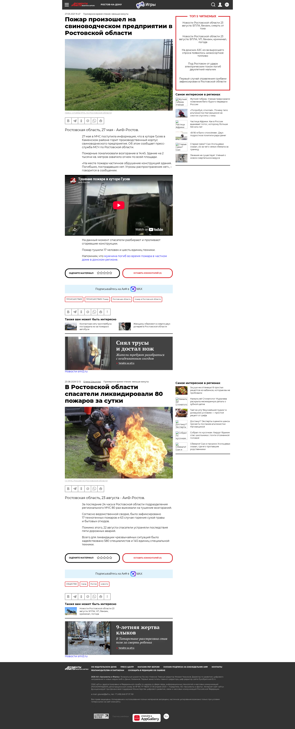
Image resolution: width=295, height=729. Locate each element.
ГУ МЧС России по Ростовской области (86, 480)
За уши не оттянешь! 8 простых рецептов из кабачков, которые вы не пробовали (210, 390)
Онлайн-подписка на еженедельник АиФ (185, 667)
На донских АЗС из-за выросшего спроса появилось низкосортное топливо (203, 53)
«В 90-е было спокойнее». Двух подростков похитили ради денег (208, 134)
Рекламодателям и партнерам (107, 670)
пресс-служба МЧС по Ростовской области (88, 112)
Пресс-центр (127, 667)
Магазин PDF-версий (148, 667)
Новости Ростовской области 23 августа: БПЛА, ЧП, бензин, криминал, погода (203, 39)
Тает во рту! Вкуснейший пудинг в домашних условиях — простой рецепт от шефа (208, 413)
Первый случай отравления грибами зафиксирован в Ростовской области (203, 80)
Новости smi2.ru (76, 371)
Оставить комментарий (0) (148, 273)
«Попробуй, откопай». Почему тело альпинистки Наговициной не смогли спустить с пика (209, 113)
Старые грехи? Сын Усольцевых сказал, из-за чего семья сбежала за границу (209, 147)
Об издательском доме (104, 667)
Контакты (217, 667)
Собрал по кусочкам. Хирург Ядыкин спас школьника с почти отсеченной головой (210, 435)
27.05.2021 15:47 (72, 14)
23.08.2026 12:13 (73, 381)
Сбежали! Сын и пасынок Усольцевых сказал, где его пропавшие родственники (210, 446)
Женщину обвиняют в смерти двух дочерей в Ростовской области (152, 325)
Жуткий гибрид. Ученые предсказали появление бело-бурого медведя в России (210, 102)
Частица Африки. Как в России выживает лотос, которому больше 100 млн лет (209, 124)
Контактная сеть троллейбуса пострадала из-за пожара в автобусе (95, 327)
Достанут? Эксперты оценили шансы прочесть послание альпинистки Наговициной (210, 424)
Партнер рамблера (121, 716)
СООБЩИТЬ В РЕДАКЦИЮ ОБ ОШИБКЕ (146, 670)
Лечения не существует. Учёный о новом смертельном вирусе (208, 156)
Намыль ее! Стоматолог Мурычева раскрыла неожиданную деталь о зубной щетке (208, 401)
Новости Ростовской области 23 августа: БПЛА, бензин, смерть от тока (203, 25)
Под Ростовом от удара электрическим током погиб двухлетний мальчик (203, 66)
